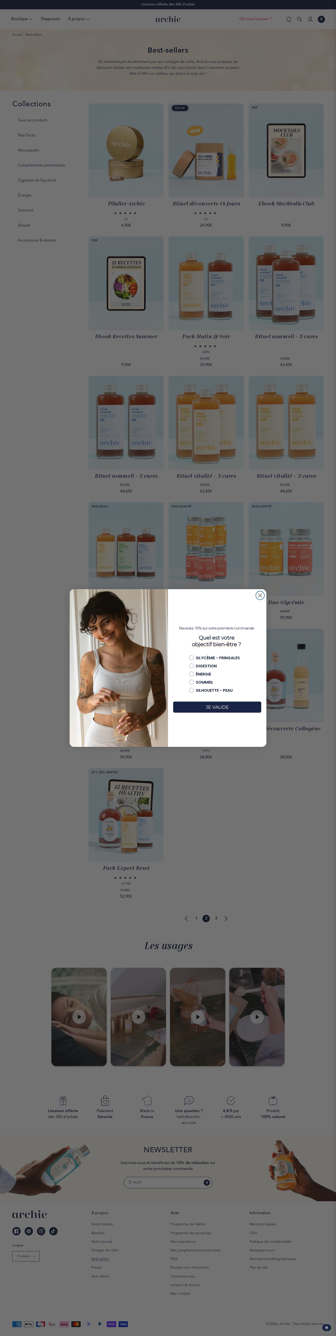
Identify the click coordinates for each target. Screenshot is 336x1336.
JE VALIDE (217, 707)
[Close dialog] (260, 595)
